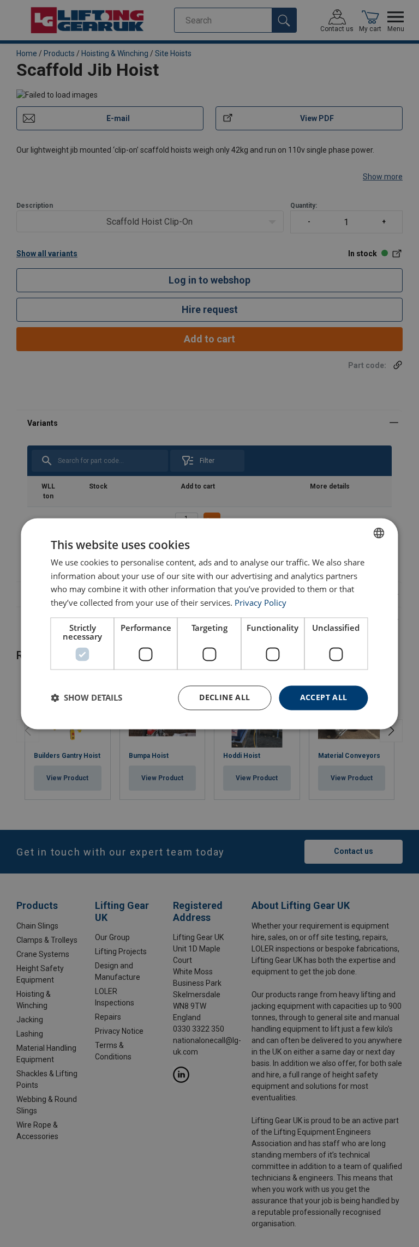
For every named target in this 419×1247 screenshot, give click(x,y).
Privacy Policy (260, 603)
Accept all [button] (324, 697)
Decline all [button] (224, 697)
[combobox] (379, 532)
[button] (86, 698)
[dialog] (209, 623)
